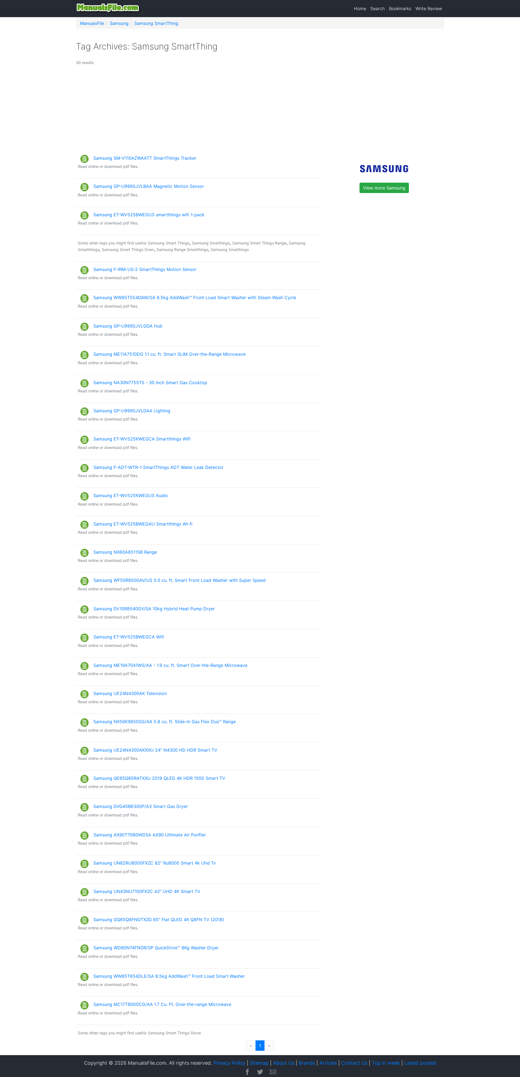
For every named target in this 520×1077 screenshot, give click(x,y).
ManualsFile (92, 23)
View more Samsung (384, 188)
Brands (307, 1063)
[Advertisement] (238, 112)
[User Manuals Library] (108, 8)
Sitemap (259, 1063)
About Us (283, 1063)
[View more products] (384, 168)
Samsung (119, 23)
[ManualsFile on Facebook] (247, 1072)
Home (360, 8)
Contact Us (354, 1063)
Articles (328, 1063)
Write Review (428, 8)
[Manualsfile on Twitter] (260, 1072)
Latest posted (420, 1063)
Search (377, 8)
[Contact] (273, 1072)
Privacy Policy (229, 1063)
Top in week (386, 1063)
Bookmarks (400, 8)
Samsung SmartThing (156, 23)
